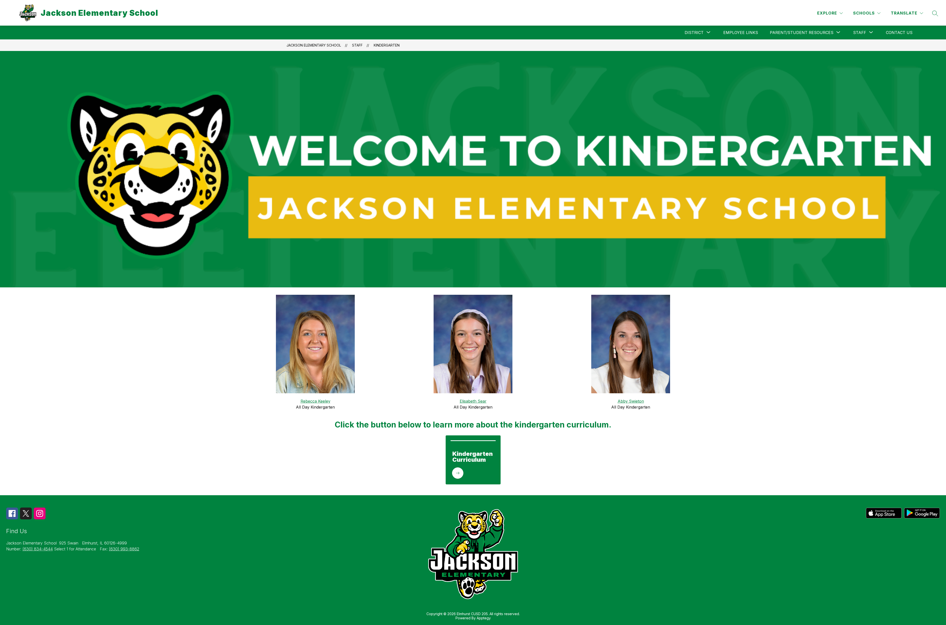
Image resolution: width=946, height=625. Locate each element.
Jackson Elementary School (314, 45)
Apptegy (484, 618)
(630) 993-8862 (124, 548)
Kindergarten (387, 45)
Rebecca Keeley (315, 401)
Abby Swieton (631, 401)
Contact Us (899, 32)
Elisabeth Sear (473, 401)
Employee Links (740, 32)
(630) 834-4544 (37, 548)
